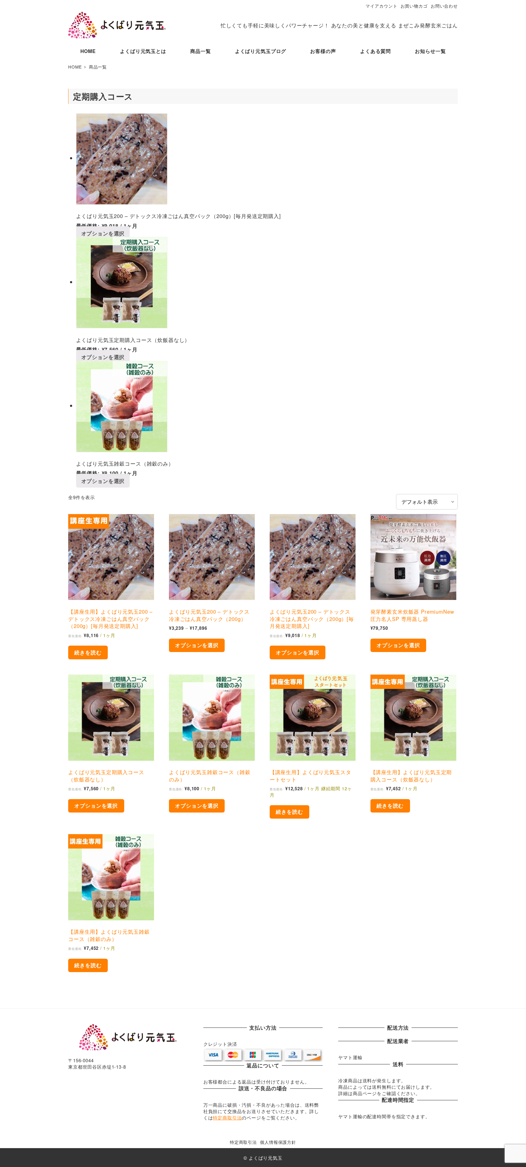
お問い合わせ (444, 6)
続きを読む (87, 652)
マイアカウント (381, 6)
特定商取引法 (227, 1117)
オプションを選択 (103, 233)
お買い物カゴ (414, 6)
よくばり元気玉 (265, 1158)
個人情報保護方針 (278, 1142)
